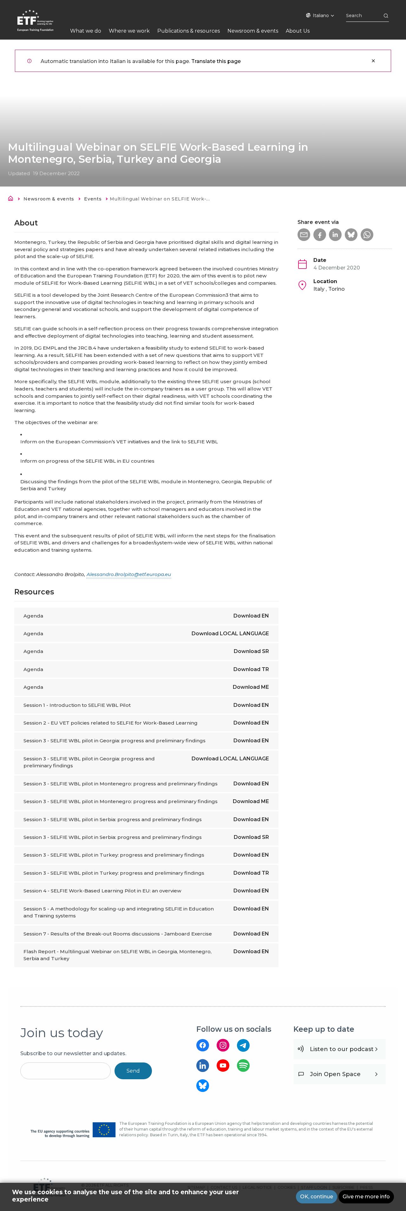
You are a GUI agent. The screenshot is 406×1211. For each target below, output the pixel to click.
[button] (304, 234)
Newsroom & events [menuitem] (252, 31)
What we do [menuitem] (85, 31)
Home (12, 199)
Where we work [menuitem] (129, 31)
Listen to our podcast (342, 1049)
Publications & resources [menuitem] (188, 31)
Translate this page (216, 61)
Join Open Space (335, 1074)
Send (133, 1071)
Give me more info (366, 1197)
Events (93, 199)
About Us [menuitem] (298, 31)
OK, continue (316, 1197)
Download (251, 616)
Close (373, 61)
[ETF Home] (41, 25)
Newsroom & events (48, 199)
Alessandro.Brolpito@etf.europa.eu (129, 574)
